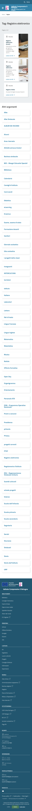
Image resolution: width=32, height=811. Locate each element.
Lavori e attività (6, 656)
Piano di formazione (7, 693)
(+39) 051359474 (7, 748)
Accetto (15, 807)
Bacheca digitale (6, 686)
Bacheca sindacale (11, 156)
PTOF (6, 451)
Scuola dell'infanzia (11, 503)
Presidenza (8, 422)
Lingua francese (10, 324)
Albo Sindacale (9, 119)
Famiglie (4, 633)
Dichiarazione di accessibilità (16, 799)
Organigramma (9, 383)
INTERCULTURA (10, 273)
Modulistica (8, 346)
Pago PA (4, 724)
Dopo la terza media (7, 607)
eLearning (7, 207)
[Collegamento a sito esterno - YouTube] (3, 791)
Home (3, 14)
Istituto (7, 288)
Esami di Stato (6, 604)
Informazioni (5, 665)
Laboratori (8, 302)
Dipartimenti (5, 669)
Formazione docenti (11, 229)
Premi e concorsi (10, 413)
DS (3, 649)
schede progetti (10, 490)
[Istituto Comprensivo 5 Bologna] (7, 8)
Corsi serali (8, 192)
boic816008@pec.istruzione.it (10, 776)
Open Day (7, 376)
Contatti (4, 799)
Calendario (8, 178)
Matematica (8, 339)
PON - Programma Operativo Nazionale (15, 406)
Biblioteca (7, 170)
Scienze (7, 496)
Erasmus (7, 214)
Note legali (25, 796)
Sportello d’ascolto (7, 610)
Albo (5, 112)
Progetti (4, 659)
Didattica (7, 200)
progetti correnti (10, 444)
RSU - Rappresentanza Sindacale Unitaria (12, 474)
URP (5, 569)
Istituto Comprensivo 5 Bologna (15, 589)
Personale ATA (9, 398)
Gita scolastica (9, 251)
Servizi (6, 534)
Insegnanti (8, 266)
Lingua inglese (9, 332)
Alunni (6, 134)
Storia (6, 556)
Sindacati (7, 547)
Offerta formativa (10, 368)
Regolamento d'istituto (12, 466)
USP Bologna (5, 714)
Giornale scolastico (11, 244)
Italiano (7, 295)
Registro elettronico (9, 67)
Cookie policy (22, 807)
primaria (7, 429)
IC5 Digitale (5, 617)
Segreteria (8, 525)
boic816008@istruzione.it (9, 782)
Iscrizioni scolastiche (7, 721)
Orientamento (9, 390)
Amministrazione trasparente (10, 682)
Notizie (6, 361)
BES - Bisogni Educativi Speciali (15, 163)
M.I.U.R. (4, 717)
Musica (6, 354)
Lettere (7, 310)
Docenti (4, 636)
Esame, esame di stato (12, 222)
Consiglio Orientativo (7, 601)
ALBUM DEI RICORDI (11, 126)
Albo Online (5, 679)
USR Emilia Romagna (8, 710)
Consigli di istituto (11, 185)
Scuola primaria (10, 512)
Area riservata (9, 141)
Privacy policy (5, 796)
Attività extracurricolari (12, 148)
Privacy (6, 435)
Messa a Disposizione (7, 696)
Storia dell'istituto (11, 562)
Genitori (7, 236)
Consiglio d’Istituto (7, 662)
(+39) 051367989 (7, 743)
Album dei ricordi (6, 613)
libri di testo (8, 317)
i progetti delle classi (12, 258)
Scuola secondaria (11, 518)
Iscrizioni (7, 280)
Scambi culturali (10, 481)
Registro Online (10, 90)
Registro (4, 689)
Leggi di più (10, 56)
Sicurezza (7, 540)
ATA (3, 640)
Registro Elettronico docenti (9, 42)
